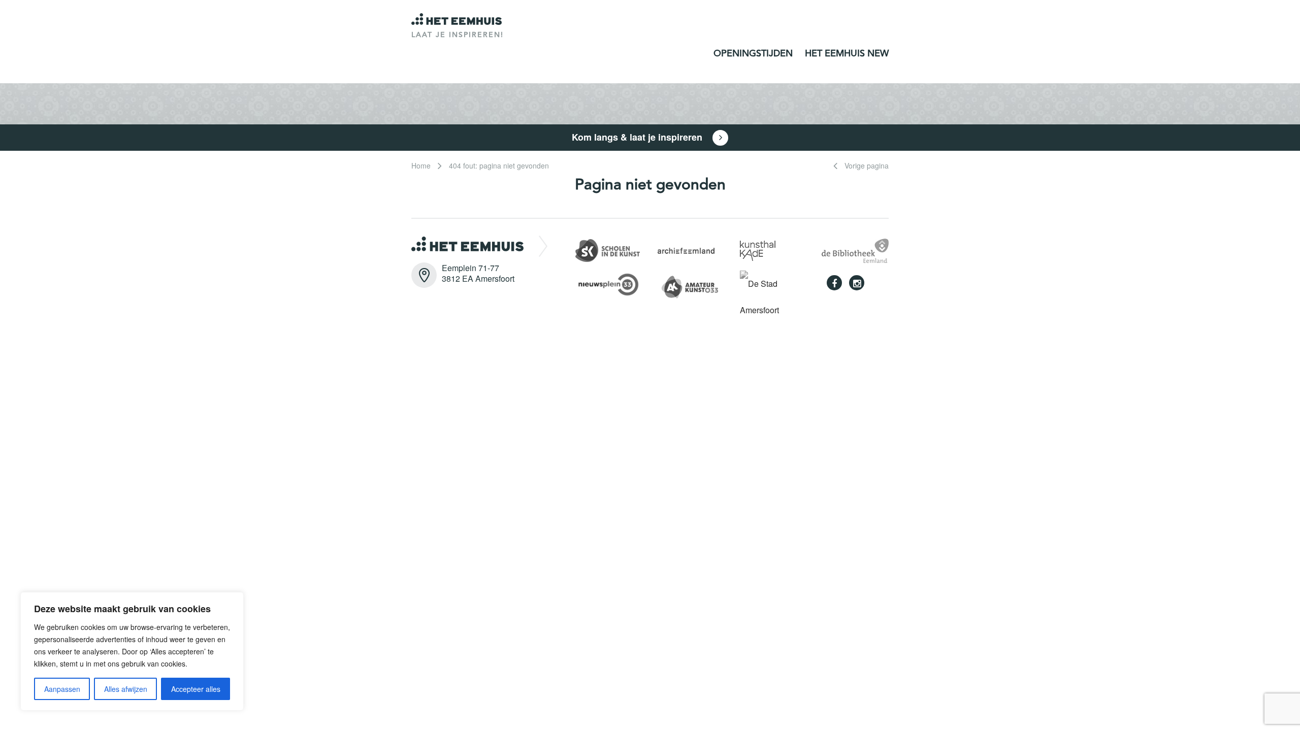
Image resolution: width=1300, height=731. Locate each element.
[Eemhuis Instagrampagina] (856, 282)
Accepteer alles (195, 689)
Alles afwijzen (125, 689)
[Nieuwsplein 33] (613, 283)
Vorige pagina (865, 165)
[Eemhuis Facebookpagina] (834, 282)
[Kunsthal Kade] (757, 249)
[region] (132, 651)
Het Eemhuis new (847, 53)
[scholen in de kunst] (607, 249)
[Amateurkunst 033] (696, 285)
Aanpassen (62, 689)
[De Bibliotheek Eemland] (855, 249)
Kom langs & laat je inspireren (638, 137)
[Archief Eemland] (686, 249)
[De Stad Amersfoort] (773, 296)
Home (421, 165)
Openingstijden (753, 53)
